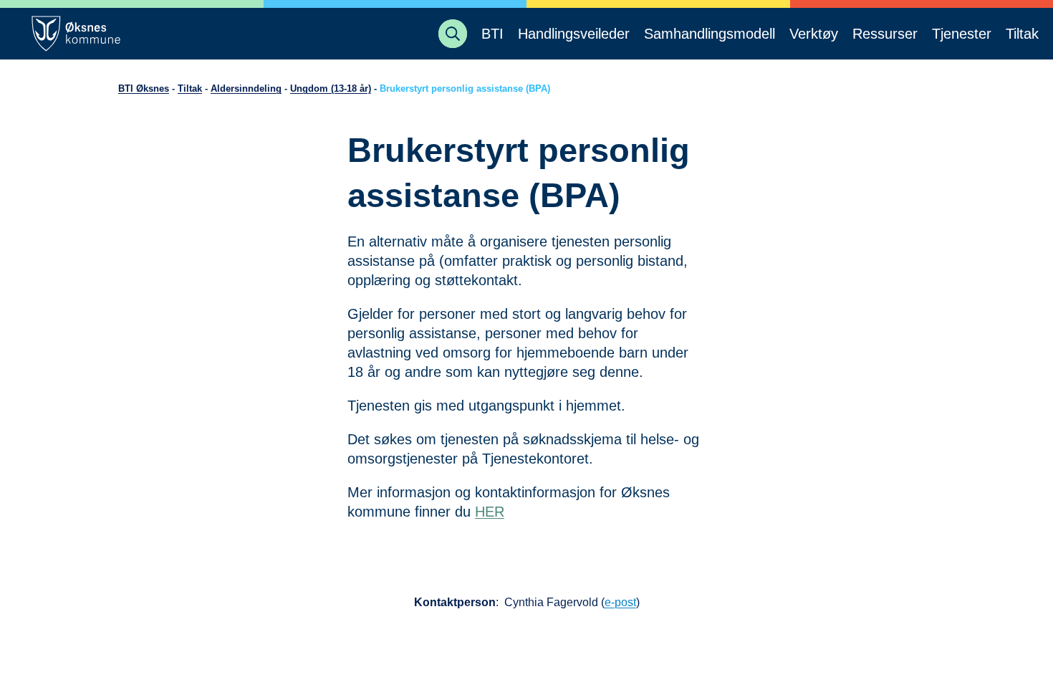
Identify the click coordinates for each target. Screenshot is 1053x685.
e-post (620, 602)
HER (489, 511)
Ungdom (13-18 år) (330, 88)
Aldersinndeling (246, 88)
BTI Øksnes (143, 88)
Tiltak (190, 88)
